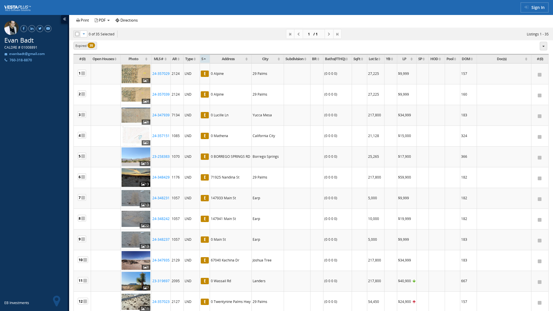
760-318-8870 (21, 60)
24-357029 (161, 73)
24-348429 (161, 177)
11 (81, 280)
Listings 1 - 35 (538, 34)
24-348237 (161, 239)
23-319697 (161, 280)
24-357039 (161, 94)
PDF (102, 20)
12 (81, 301)
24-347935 (161, 260)
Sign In (537, 7)
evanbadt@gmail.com (26, 53)
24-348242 (161, 218)
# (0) (82, 58)
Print (84, 20)
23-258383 (161, 156)
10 (81, 259)
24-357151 (161, 135)
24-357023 (161, 301)
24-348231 (161, 198)
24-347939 (161, 115)
